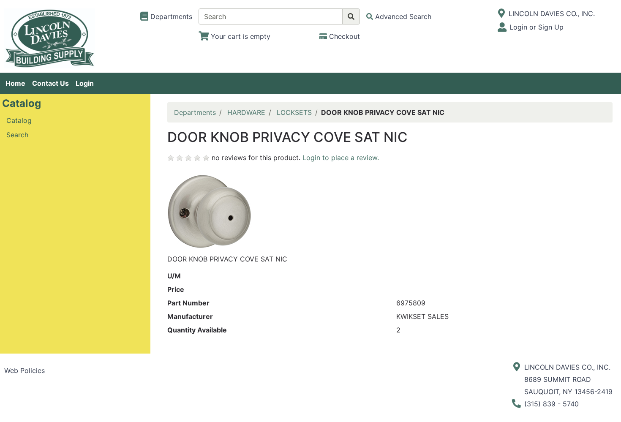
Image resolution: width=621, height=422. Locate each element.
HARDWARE (246, 112)
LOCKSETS (294, 112)
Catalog (19, 120)
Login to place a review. (340, 157)
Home (15, 83)
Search (17, 135)
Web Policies (24, 370)
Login (85, 83)
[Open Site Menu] (501, 13)
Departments (195, 112)
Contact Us (50, 83)
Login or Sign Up (536, 27)
